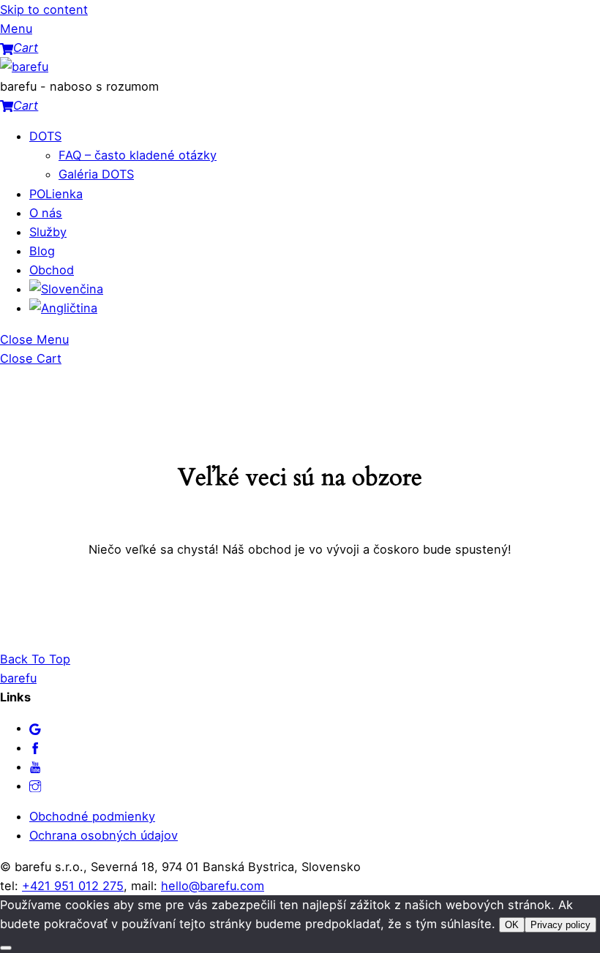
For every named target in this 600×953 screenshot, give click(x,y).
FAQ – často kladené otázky (138, 155)
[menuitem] (66, 289)
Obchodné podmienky (92, 816)
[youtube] (35, 766)
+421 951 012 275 (73, 885)
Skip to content (44, 9)
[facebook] (35, 747)
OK (512, 924)
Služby (48, 232)
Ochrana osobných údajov (103, 835)
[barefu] (24, 66)
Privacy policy (560, 924)
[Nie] (6, 948)
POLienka (56, 194)
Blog (42, 251)
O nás (45, 213)
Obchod (51, 270)
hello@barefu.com (212, 885)
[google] (35, 727)
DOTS (45, 136)
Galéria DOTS (96, 174)
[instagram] (35, 785)
